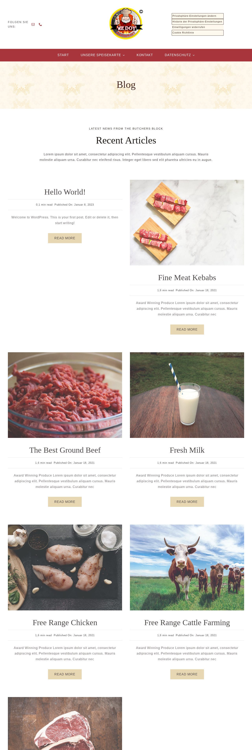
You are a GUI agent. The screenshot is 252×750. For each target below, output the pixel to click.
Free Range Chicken (65, 622)
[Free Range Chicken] (65, 526)
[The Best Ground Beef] (65, 353)
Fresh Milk (187, 450)
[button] (198, 16)
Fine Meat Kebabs (187, 277)
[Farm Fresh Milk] (187, 353)
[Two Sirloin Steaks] (65, 698)
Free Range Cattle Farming (187, 622)
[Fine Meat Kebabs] (187, 181)
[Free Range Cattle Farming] (187, 526)
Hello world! (65, 191)
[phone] (40, 24)
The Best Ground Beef (65, 450)
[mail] (33, 24)
